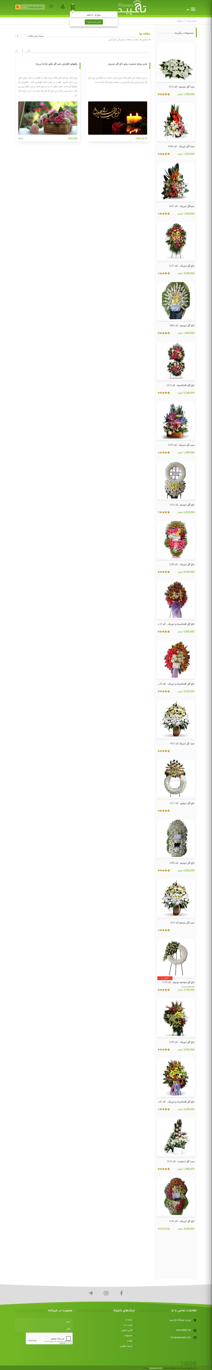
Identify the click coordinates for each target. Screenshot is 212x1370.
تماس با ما (128, 1325)
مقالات (129, 1341)
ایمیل (68, 1321)
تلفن (68, 1328)
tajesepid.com (155, 1368)
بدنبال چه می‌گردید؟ (35, 7)
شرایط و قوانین (126, 1346)
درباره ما (129, 1320)
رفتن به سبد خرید (94, 22)
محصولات (128, 1335)
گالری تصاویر (127, 1330)
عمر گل (20, 138)
